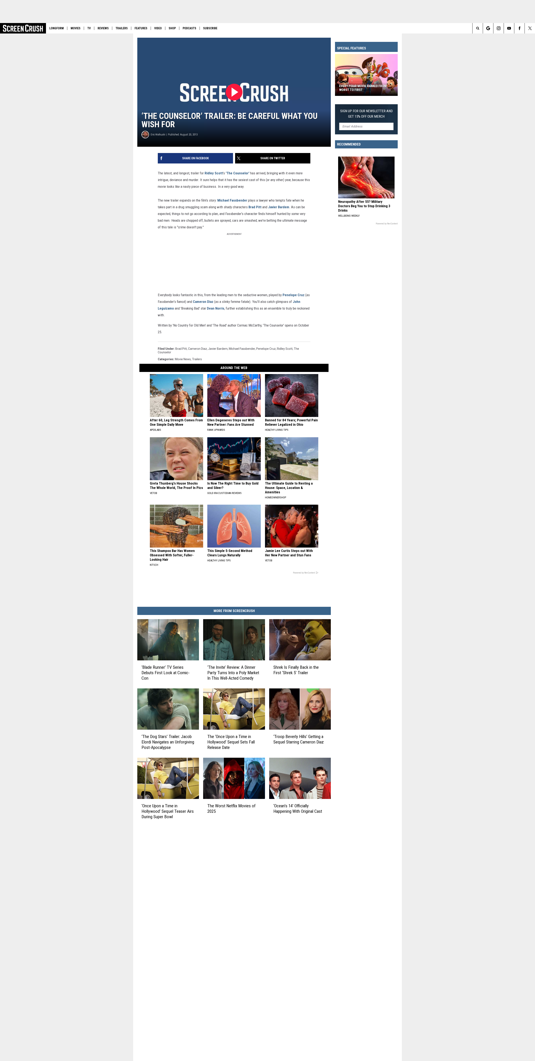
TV (89, 28)
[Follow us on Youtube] (509, 28)
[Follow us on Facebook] (519, 28)
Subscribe (210, 28)
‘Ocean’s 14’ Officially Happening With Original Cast (297, 808)
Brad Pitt (254, 207)
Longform (56, 28)
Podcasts (189, 28)
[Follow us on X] (530, 28)
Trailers (122, 28)
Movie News (183, 359)
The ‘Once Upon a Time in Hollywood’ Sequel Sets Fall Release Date (231, 742)
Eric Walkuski (158, 134)
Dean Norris (215, 308)
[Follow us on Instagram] (498, 28)
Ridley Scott (214, 173)
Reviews (103, 28)
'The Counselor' (237, 173)
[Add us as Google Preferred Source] (488, 28)
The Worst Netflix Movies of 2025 (231, 808)
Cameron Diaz (203, 302)
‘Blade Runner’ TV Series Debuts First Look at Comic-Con (165, 673)
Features (141, 28)
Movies (75, 28)
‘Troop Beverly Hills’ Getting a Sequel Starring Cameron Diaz (298, 739)
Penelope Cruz (293, 295)
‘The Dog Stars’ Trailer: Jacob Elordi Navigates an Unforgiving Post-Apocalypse (167, 742)
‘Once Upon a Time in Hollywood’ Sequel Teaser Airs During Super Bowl (167, 811)
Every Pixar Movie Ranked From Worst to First (363, 88)
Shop (172, 28)
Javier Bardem (278, 207)
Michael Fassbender (232, 200)
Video (158, 28)
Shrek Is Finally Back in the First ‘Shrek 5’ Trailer (296, 670)
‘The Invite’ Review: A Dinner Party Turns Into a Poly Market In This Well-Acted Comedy (233, 673)
